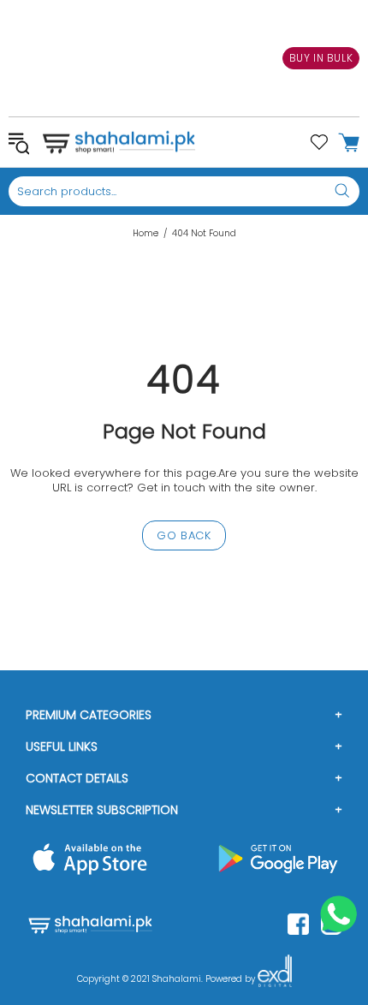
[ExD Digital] (275, 979)
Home (145, 234)
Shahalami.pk (119, 142)
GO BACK (184, 535)
